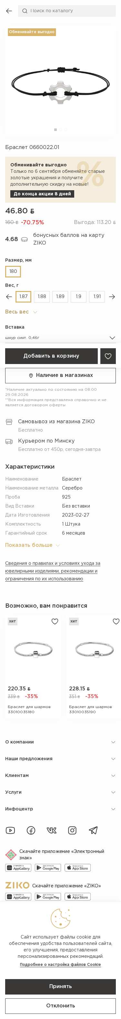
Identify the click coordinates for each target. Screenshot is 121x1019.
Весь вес (17, 312)
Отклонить (60, 1006)
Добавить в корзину (51, 356)
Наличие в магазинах (64, 375)
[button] (55, 129)
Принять (60, 986)
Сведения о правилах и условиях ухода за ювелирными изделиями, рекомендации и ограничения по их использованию (52, 571)
